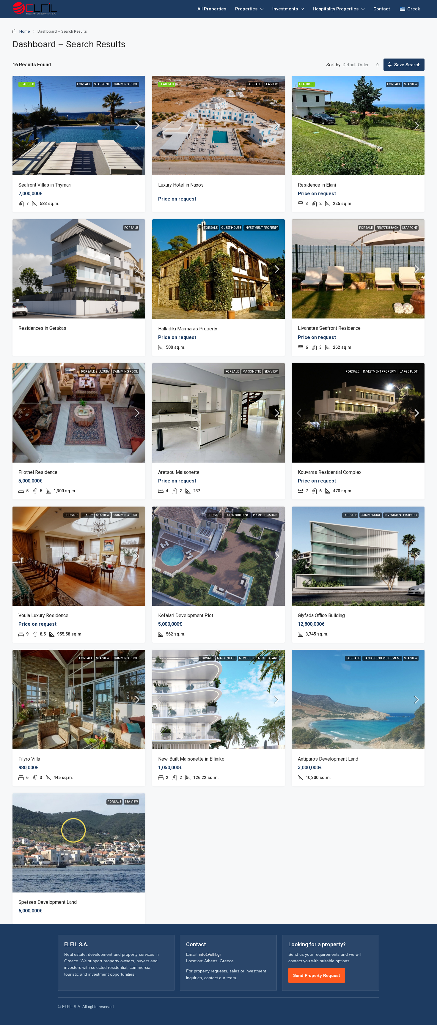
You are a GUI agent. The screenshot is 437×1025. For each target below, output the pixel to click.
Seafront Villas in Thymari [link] (44, 185)
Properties (246, 9)
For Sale (84, 84)
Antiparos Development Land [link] (328, 759)
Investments (285, 9)
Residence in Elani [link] (317, 185)
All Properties (211, 9)
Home (24, 31)
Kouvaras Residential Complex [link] (329, 472)
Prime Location (265, 515)
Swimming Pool (125, 84)
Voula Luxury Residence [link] (43, 615)
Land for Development (382, 658)
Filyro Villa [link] (29, 759)
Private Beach (387, 227)
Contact (381, 9)
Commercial (371, 515)
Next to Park (268, 658)
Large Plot (408, 371)
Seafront (101, 84)
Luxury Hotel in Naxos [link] (181, 185)
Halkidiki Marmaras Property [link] (187, 329)
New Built (246, 658)
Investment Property (261, 227)
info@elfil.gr (210, 954)
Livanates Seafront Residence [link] (329, 328)
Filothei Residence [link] (37, 472)
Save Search (407, 64)
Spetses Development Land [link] (47, 902)
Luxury (103, 371)
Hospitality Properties (336, 9)
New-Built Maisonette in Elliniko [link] (191, 759)
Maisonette (252, 371)
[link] (78, 125)
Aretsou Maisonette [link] (178, 472)
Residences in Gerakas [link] (42, 328)
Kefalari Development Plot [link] (185, 615)
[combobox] (361, 65)
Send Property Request (316, 975)
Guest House (231, 227)
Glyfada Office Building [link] (321, 615)
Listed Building (237, 515)
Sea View (271, 84)
